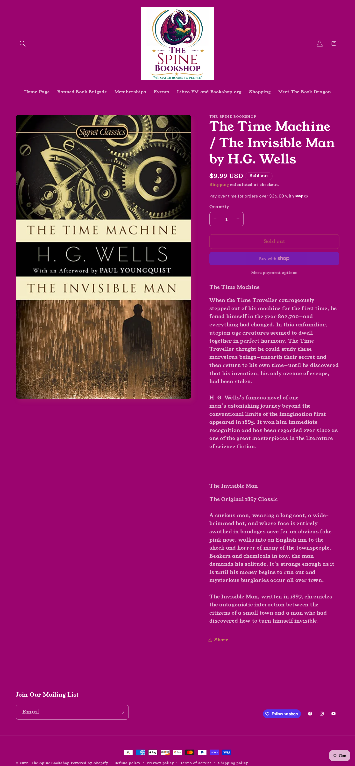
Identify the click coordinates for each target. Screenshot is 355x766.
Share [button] (221, 640)
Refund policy (127, 762)
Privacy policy (160, 762)
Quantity (219, 207)
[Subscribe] (121, 712)
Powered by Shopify (89, 762)
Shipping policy (233, 762)
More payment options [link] (274, 272)
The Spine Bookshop (50, 762)
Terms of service (196, 762)
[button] (22, 43)
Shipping (219, 184)
